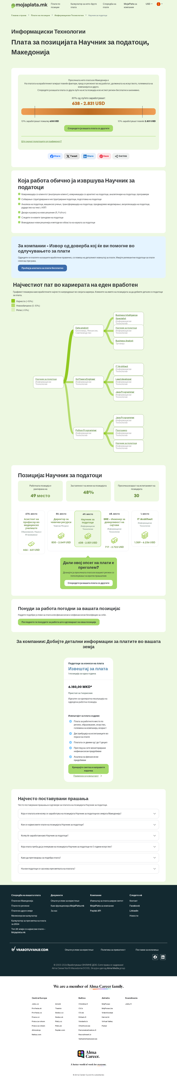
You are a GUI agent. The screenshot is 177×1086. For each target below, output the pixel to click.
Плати (40, 15)
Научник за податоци (46, 379)
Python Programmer (86, 430)
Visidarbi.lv (83, 1021)
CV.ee (81, 1013)
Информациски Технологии (69, 15)
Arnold (58, 1004)
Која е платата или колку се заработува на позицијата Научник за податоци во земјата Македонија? (71, 813)
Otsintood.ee (84, 1026)
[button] (160, 4)
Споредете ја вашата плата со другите (88, 128)
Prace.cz (36, 1017)
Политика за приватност (113, 949)
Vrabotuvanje (107, 1013)
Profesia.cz (37, 1013)
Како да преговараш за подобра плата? (41, 857)
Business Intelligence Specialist (126, 317)
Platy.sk (58, 1026)
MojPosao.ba (107, 1008)
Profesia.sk (37, 1008)
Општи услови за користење (65, 900)
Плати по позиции (55, 5)
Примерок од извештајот (86, 775)
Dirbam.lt (82, 1017)
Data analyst (82, 327)
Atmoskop (36, 1030)
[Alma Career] (88, 1054)
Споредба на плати (109, 5)
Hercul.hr (106, 1017)
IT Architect (122, 366)
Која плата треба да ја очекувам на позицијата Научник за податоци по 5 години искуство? (66, 846)
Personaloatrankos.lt (87, 1030)
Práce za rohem (38, 1026)
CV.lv (81, 1008)
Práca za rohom (38, 1021)
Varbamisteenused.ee (88, 1039)
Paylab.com (60, 1030)
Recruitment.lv (85, 1034)
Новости (134, 915)
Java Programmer (125, 391)
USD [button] (148, 3)
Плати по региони (20, 905)
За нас (54, 910)
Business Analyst (124, 340)
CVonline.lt (83, 1004)
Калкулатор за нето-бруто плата (84, 5)
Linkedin (134, 910)
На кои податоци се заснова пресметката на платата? (48, 868)
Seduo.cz (59, 1013)
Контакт (133, 900)
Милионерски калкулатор (24, 915)
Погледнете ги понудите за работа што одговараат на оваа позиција (59, 622)
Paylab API (95, 910)
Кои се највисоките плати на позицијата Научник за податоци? (52, 824)
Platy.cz (58, 1021)
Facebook (135, 905)
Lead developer (124, 379)
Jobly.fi (128, 1004)
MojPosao (106, 1004)
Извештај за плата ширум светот (106, 900)
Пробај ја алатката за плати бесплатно (42, 268)
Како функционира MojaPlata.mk (67, 905)
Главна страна (18, 15)
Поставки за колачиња (147, 949)
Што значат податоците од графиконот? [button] (41, 141)
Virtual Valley (107, 1021)
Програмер (121, 430)
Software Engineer (85, 379)
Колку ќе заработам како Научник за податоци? (44, 835)
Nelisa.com (36, 1034)
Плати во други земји (22, 910)
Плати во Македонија (22, 900)
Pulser (104, 1026)
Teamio (58, 1008)
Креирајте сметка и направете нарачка (88, 769)
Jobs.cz (35, 1004)
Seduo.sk (59, 1017)
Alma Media (113, 968)
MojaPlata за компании (130, 5)
